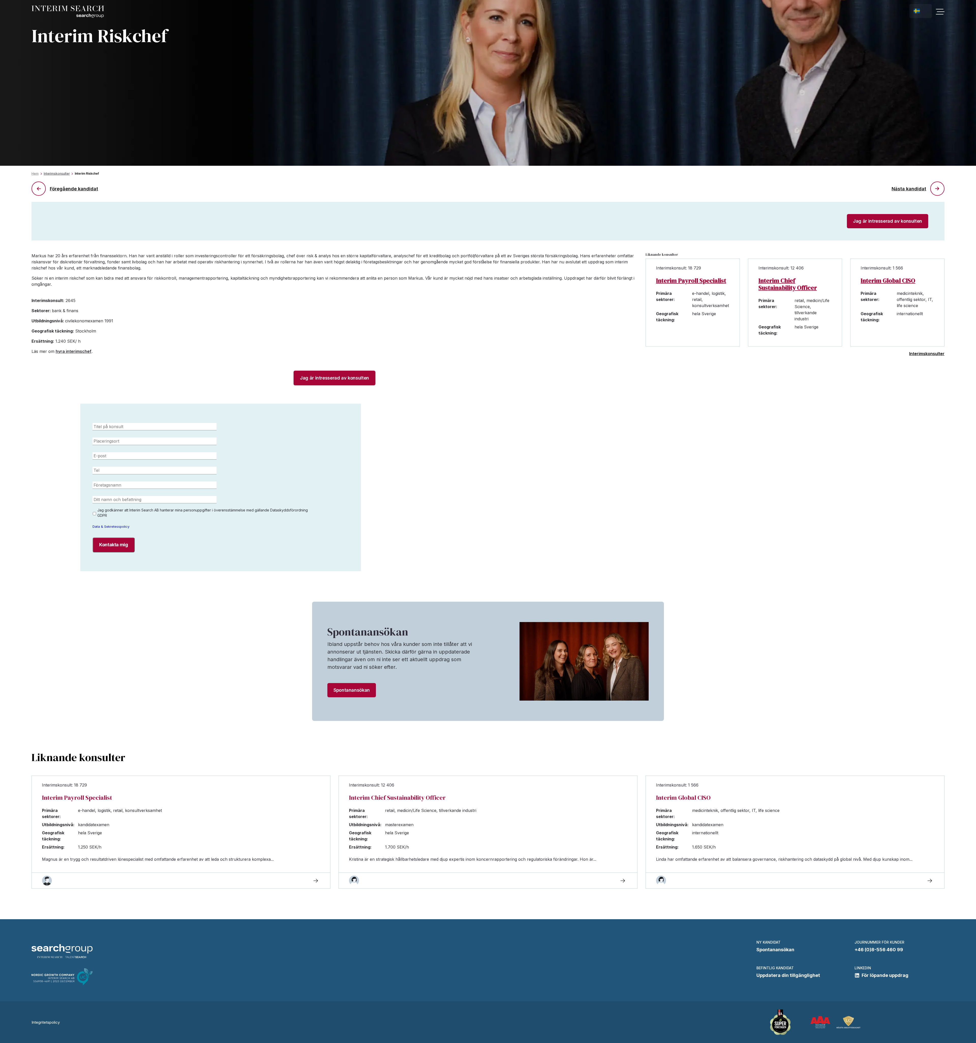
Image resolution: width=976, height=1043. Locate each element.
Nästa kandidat (909, 188)
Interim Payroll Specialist (691, 280)
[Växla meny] (940, 11)
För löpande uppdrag (885, 975)
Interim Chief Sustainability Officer (787, 284)
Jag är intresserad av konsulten (887, 221)
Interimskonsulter (57, 173)
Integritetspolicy (46, 1022)
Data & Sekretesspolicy (111, 526)
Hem (35, 173)
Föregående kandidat (74, 188)
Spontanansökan (351, 690)
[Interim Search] (68, 12)
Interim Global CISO (888, 280)
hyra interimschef (74, 351)
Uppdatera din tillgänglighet (788, 975)
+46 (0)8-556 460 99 (879, 949)
